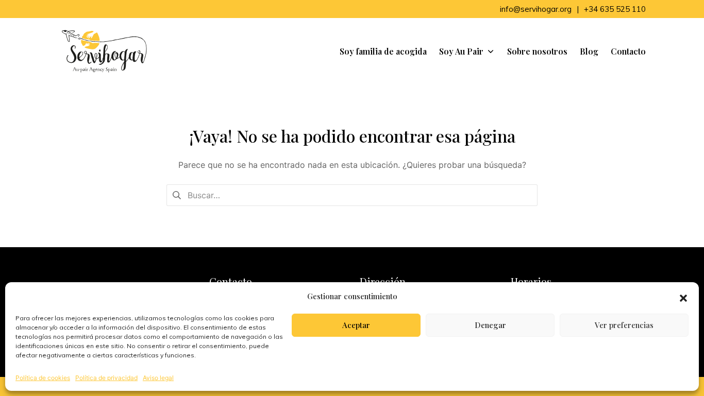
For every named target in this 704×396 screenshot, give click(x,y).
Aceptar (356, 325)
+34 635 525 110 (615, 9)
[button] (683, 296)
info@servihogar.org (536, 9)
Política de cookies (42, 378)
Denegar (490, 325)
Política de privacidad (106, 378)
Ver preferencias (624, 325)
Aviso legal (158, 378)
